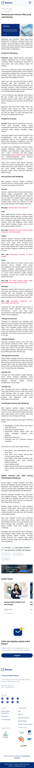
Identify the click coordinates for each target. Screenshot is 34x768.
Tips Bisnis (19, 550)
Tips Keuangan (26, 550)
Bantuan (20, 714)
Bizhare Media (22, 721)
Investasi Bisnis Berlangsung (5, 712)
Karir (19, 711)
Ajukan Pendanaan (23, 717)
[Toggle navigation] (30, 3)
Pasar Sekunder (5, 719)
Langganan (17, 655)
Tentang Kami (22, 708)
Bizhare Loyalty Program (25, 724)
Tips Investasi (11, 550)
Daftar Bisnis (5, 716)
